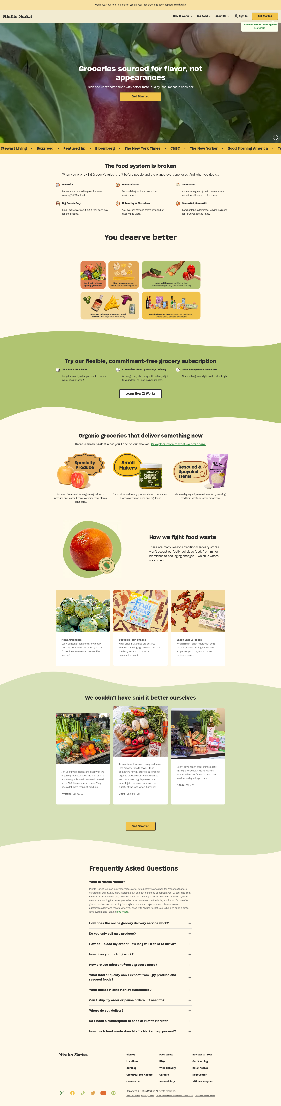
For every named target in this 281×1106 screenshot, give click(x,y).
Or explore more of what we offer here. (178, 444)
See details (180, 5)
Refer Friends (200, 1068)
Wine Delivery (167, 1068)
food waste (122, 912)
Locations (132, 1061)
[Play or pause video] (275, 137)
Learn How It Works (140, 393)
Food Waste (166, 1055)
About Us (220, 16)
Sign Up (130, 1055)
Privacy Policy (148, 1096)
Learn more (259, 28)
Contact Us (133, 1081)
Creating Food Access (139, 1075)
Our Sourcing (200, 1061)
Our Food (202, 16)
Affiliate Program (202, 1081)
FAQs (162, 1061)
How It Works (181, 16)
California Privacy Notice (205, 1096)
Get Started (265, 16)
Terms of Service (133, 1096)
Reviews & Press (202, 1055)
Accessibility (167, 1081)
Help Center (199, 1075)
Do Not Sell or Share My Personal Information (174, 1096)
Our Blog (131, 1068)
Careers (164, 1075)
